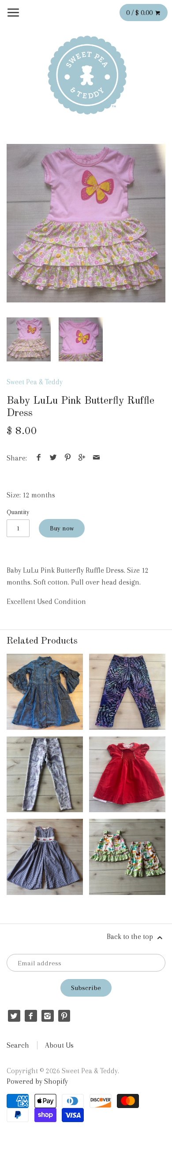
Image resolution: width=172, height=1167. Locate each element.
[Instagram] (47, 1016)
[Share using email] (96, 458)
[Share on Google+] (82, 458)
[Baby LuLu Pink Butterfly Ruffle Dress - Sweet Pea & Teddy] (86, 223)
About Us (59, 1045)
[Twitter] (14, 1016)
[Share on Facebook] (39, 458)
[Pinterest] (64, 1016)
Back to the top (131, 936)
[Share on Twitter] (53, 458)
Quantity (18, 511)
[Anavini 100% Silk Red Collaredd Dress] (127, 774)
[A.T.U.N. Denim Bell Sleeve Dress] (45, 692)
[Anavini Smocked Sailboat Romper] (45, 857)
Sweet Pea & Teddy (35, 382)
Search (18, 1045)
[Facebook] (31, 1016)
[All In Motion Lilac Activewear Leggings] (45, 774)
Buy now (62, 528)
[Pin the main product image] (67, 458)
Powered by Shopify (37, 1081)
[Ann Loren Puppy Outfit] (127, 857)
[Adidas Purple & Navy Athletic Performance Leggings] (127, 692)
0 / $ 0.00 (140, 12)
